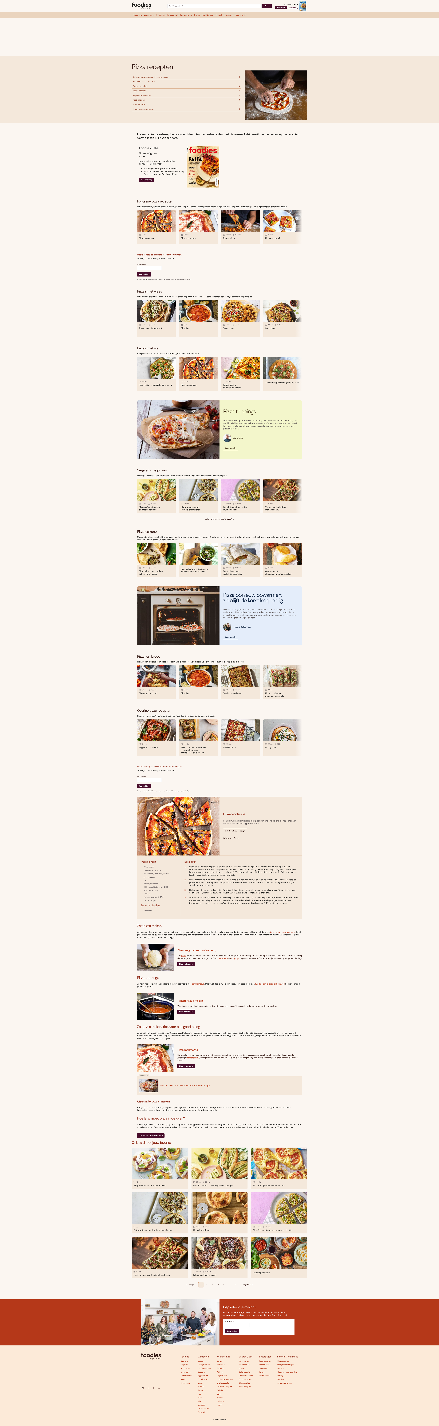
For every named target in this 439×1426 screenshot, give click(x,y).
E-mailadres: (141, 265)
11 (235, 1284)
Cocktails (202, 1412)
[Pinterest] (153, 1388)
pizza (183, 955)
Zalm (219, 1394)
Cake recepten (245, 1372)
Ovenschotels (203, 1408)
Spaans (220, 1397)
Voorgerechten (204, 1364)
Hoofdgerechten (204, 1368)
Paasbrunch (264, 1364)
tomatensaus (222, 958)
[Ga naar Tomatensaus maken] (155, 1006)
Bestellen (292, 7)
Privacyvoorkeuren (284, 1383)
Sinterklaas (263, 1368)
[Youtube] (159, 1388)
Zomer (219, 1361)
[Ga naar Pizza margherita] (155, 1058)
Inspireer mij (146, 180)
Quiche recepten (246, 1375)
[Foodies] (148, 6)
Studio (183, 1379)
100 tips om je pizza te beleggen (270, 983)
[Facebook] (148, 1388)
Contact (280, 1368)
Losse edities (186, 1372)
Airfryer (220, 1372)
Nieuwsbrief (185, 1383)
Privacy (280, 1375)
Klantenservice (283, 1361)
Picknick (220, 1368)
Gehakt (220, 1390)
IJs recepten (244, 1361)
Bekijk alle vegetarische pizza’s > (219, 519)
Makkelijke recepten (225, 1379)
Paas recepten (265, 1361)
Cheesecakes (244, 1383)
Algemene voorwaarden (287, 1372)
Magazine (184, 1364)
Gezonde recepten (224, 1386)
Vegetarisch (222, 1375)
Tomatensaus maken (190, 1000)
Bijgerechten (203, 1375)
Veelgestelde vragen (285, 1364)
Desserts (201, 1372)
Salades (201, 1386)
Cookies (280, 1379)
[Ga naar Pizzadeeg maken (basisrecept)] (155, 957)
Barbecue (221, 1364)
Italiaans (220, 1401)
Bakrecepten (244, 1364)
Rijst (199, 1401)
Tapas (200, 1390)
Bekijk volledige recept (235, 831)
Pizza (200, 1397)
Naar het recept (186, 964)
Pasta (200, 1394)
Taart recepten (245, 1386)
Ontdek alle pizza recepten (151, 1135)
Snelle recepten (223, 1383)
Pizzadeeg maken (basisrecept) (196, 950)
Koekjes (242, 1368)
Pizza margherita (187, 1050)
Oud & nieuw (264, 1375)
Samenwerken (186, 1375)
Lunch (200, 1383)
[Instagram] (143, 1388)
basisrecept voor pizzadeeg (283, 932)
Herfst (219, 1405)
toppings (235, 958)
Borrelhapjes (203, 1379)
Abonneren (281, 7)
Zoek (266, 6)
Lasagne (201, 1405)
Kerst (261, 1372)
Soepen (201, 1361)
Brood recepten (245, 1379)
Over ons (184, 1361)
